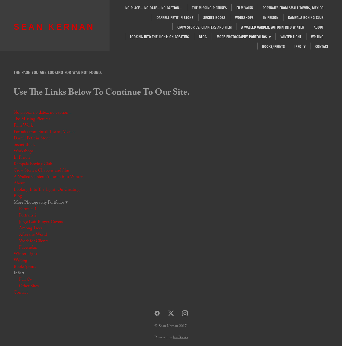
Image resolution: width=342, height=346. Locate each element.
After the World (33, 235)
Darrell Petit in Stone (175, 17)
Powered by (171, 337)
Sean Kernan (54, 27)
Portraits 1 (28, 209)
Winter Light (291, 36)
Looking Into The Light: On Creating (159, 36)
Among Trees (30, 228)
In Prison (270, 17)
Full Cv (25, 280)
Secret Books (214, 17)
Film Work (244, 7)
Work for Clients (33, 241)
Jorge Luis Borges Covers (41, 222)
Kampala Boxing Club (306, 17)
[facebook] (157, 314)
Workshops (244, 17)
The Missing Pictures (209, 7)
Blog (203, 36)
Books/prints (273, 46)
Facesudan (28, 248)
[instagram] (185, 314)
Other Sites (29, 286)
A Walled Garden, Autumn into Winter (272, 27)
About (319, 27)
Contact (321, 46)
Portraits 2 (28, 215)
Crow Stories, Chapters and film (204, 27)
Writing (317, 36)
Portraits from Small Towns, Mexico (293, 7)
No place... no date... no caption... (153, 7)
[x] (171, 314)
